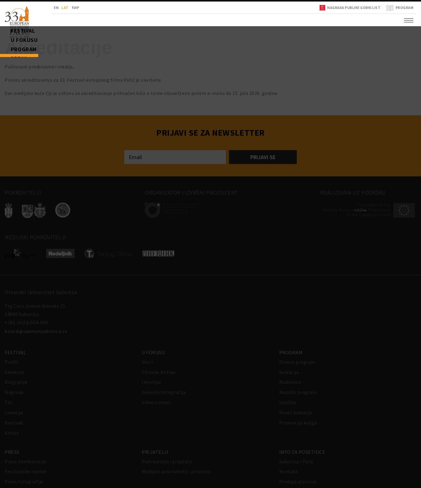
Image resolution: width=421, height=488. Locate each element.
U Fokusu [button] (15, 49)
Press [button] (10, 80)
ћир (51, 7)
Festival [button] (14, 34)
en (31, 7)
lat (40, 7)
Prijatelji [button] (16, 95)
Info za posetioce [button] (26, 111)
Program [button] (15, 65)
